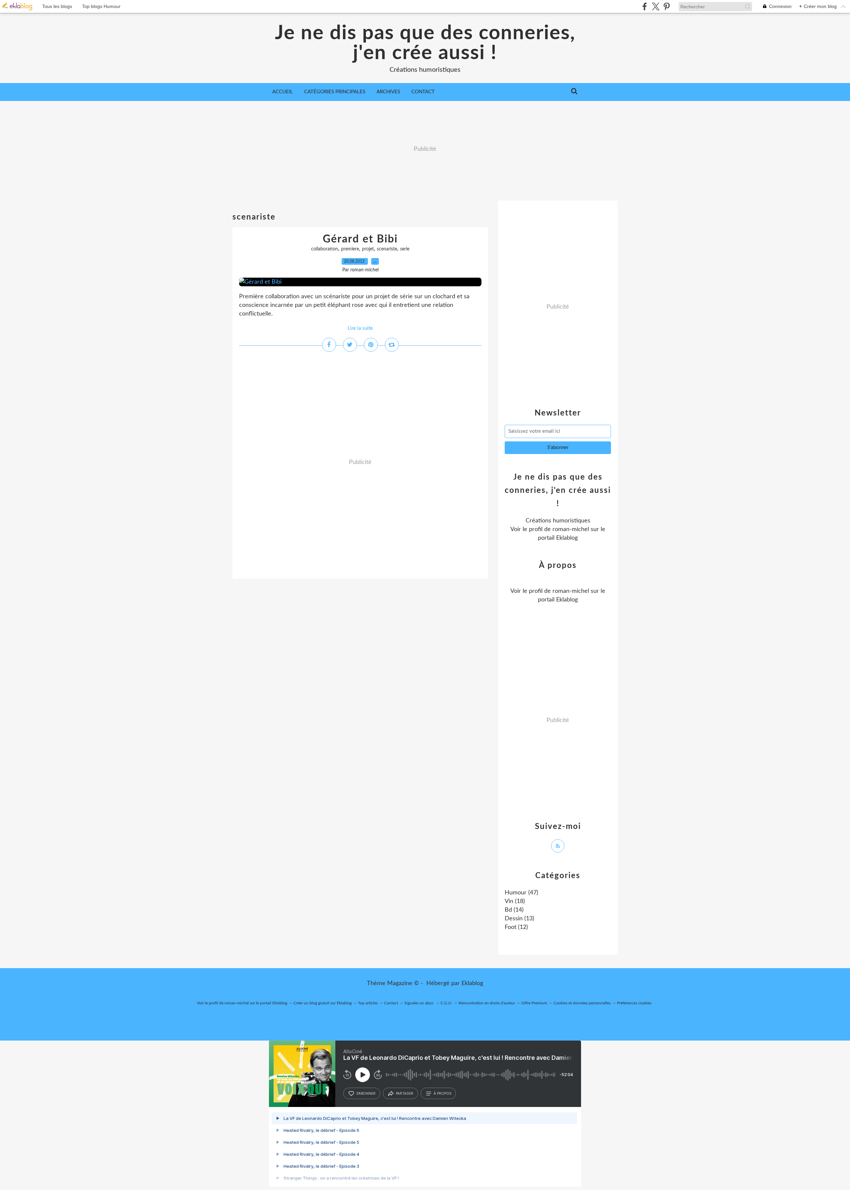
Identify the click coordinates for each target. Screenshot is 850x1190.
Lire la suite (360, 328)
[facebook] (644, 6)
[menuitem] (282, 92)
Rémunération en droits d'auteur (487, 1003)
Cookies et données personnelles (582, 1003)
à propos (442, 1093)
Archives (388, 91)
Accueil (282, 91)
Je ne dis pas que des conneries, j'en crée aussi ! (425, 43)
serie (404, 249)
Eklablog (472, 983)
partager (404, 1093)
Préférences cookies (634, 1003)
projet (368, 249)
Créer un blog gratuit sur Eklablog (323, 1003)
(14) (514, 910)
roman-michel (570, 529)
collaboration (324, 249)
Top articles (368, 1003)
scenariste (387, 249)
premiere (350, 249)
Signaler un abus (419, 1003)
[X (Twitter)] (655, 6)
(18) (515, 901)
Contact (423, 91)
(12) (516, 927)
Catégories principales (334, 91)
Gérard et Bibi (360, 239)
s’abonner (366, 1093)
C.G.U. (446, 1003)
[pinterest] (666, 6)
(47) (521, 893)
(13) (519, 919)
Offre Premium (534, 1003)
